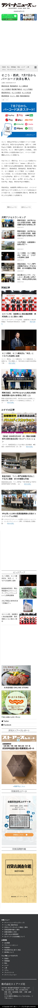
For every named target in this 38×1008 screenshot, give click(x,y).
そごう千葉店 (28, 89)
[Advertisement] (19, 43)
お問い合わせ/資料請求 (11, 934)
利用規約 (7, 947)
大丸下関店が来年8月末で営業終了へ (10, 602)
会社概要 (7, 943)
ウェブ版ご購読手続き (11, 925)
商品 (18, 67)
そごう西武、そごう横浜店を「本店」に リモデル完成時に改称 (9, 578)
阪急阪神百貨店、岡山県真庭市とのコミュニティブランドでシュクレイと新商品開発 (9, 591)
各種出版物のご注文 (10, 932)
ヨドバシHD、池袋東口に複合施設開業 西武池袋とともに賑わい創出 (10, 617)
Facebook (7, 724)
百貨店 (4, 67)
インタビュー (21, 69)
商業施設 (13, 67)
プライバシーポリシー (11, 945)
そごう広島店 (6, 89)
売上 (8, 67)
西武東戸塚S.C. (17, 89)
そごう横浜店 (23, 86)
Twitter (6, 721)
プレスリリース (11, 69)
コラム (4, 69)
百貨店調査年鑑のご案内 (11, 929)
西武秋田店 (5, 96)
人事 (28, 67)
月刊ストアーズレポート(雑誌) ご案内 (16, 927)
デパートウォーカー (10, 975)
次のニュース (26, 207)
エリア (23, 67)
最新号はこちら (19, 786)
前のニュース (12, 207)
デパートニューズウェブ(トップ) (14, 922)
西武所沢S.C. (6, 92)
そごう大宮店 (16, 92)
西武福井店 (14, 86)
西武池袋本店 (25, 96)
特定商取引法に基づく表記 (12, 950)
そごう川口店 (26, 92)
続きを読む (12, 363)
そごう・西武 (14, 96)
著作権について (9, 952)
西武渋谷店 (5, 86)
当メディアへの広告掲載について (14, 936)
